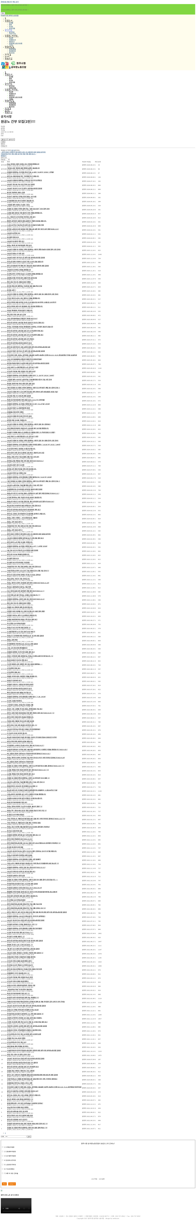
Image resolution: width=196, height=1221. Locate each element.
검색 (29, 1136)
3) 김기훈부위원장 (10, 1156)
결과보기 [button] (12, 1184)
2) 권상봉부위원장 (10, 1151)
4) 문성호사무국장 (10, 1160)
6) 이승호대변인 (9, 1169)
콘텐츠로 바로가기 (6, 2)
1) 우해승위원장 (9, 1147)
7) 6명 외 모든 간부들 (11, 1173)
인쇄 (3, 142)
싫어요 (11, 139)
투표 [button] (4, 1184)
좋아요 (4, 139)
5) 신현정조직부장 (10, 1165)
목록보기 (3, 156)
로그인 (13, 150)
